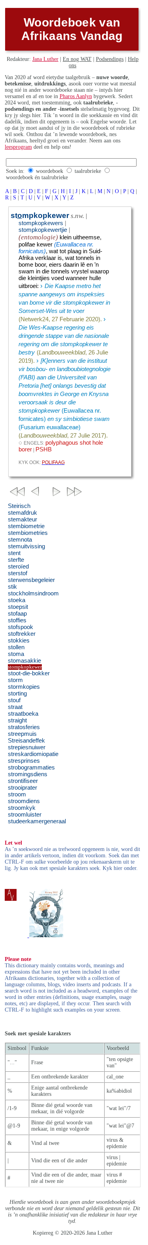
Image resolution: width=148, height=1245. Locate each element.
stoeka (16, 600)
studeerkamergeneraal (37, 821)
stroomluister (24, 814)
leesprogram (18, 147)
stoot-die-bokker (29, 673)
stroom (17, 794)
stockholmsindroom (33, 593)
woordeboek (49, 171)
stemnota (20, 539)
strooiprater (22, 788)
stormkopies (24, 687)
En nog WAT (77, 59)
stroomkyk (22, 808)
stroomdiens (24, 801)
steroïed (18, 566)
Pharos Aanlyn (76, 96)
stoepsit (18, 607)
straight (17, 720)
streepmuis (22, 734)
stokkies (19, 640)
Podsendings (110, 59)
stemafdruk (22, 513)
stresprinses (24, 761)
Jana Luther (45, 59)
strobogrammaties (31, 767)
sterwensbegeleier (31, 580)
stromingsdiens (27, 774)
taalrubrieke (88, 171)
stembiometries (28, 533)
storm (15, 680)
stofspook (20, 627)
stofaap (17, 613)
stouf (14, 700)
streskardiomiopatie (33, 754)
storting (17, 693)
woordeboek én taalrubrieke (37, 177)
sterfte (16, 560)
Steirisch (19, 506)
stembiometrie (26, 526)
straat (15, 707)
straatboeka (23, 714)
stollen (16, 647)
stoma (16, 654)
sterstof (17, 573)
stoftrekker (22, 634)
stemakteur (22, 519)
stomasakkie (24, 661)
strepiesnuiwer (26, 747)
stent (14, 553)
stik (12, 587)
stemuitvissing (26, 546)
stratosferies (24, 727)
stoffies (17, 620)
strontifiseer (23, 781)
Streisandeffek (26, 740)
